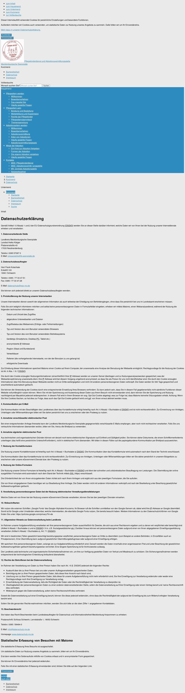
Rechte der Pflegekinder (22, 116)
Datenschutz (11, 74)
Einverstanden (7, 38)
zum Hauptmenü (13, 6)
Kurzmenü (10, 179)
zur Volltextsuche (13, 15)
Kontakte (10, 160)
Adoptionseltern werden (16, 125)
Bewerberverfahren (19, 99)
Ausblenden (6, 35)
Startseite (10, 176)
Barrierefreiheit (12, 71)
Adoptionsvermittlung (20, 134)
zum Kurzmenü (13, 12)
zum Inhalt (10, 3)
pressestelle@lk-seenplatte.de (21, 256)
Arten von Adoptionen (20, 136)
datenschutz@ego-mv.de (19, 285)
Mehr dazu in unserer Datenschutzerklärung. (21, 29)
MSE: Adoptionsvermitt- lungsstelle (26, 165)
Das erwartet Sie (18, 102)
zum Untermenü (13, 9)
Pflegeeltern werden (15, 93)
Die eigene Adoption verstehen (25, 154)
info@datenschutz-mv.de (19, 629)
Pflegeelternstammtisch (21, 119)
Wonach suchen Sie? (10, 85)
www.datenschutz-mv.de (23, 634)
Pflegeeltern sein (13, 108)
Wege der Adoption (14, 145)
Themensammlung (19, 122)
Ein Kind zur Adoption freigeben (25, 148)
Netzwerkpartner (18, 171)
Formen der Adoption (20, 151)
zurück (4, 676)
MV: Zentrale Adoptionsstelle (24, 168)
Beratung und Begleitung (22, 110)
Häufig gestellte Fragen (21, 105)
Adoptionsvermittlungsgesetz (24, 142)
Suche (14, 206)
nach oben (5, 678)
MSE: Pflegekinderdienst (22, 162)
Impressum (11, 77)
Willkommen (16, 96)
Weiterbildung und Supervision (25, 113)
